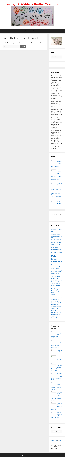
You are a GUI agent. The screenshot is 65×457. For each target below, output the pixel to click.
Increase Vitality (58, 287)
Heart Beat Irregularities (55, 250)
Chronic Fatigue (54, 236)
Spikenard (53, 314)
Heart (60, 249)
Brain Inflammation (54, 234)
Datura (59, 239)
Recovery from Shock (56, 303)
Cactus (58, 234)
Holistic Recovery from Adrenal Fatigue (56, 268)
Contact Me (54, 440)
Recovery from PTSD (54, 301)
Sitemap (58, 442)
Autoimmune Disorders (56, 233)
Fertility (56, 246)
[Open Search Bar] (43, 31)
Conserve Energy (55, 239)
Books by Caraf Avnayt (26, 31)
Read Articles (36, 31)
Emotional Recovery (56, 242)
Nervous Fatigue (57, 292)
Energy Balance (54, 244)
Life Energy (54, 289)
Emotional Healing (55, 241)
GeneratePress (45, 455)
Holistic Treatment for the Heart (55, 283)
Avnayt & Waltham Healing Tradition (32, 4)
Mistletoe (60, 289)
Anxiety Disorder (54, 229)
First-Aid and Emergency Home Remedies (56, 247)
